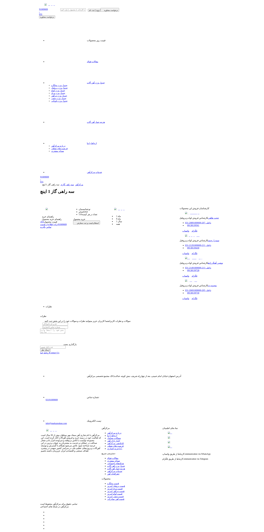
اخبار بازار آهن (113, 441)
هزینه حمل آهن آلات (96, 122)
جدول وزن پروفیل (59, 88)
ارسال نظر (45, 350)
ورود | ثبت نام (94, 10)
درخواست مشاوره (47, 17)
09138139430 (193, 248)
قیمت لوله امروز (114, 494)
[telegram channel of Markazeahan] (47, 515)
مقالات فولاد (92, 61)
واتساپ (185, 231)
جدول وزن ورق (58, 93)
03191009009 (52, 400)
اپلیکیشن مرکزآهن (115, 443)
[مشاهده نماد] (192, 433)
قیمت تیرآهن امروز (115, 491)
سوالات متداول (114, 438)
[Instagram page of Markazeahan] (47, 522)
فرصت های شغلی (59, 148)
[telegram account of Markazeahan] (47, 512)
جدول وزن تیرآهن (59, 96)
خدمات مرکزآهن (94, 172)
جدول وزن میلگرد (59, 85)
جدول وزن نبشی (58, 98)
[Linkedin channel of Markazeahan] (47, 525)
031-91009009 (53, 224)
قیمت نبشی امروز (115, 496)
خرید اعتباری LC (114, 448)
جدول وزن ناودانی (59, 101)
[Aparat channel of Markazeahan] (47, 528)
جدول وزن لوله (58, 90)
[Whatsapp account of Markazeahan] (47, 518)
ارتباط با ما (92, 143)
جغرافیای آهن (113, 474)
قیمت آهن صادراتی (115, 499)
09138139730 (193, 293)
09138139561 (193, 225)
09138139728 (193, 270)
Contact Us (49, 353)
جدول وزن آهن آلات (96, 83)
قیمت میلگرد (113, 483)
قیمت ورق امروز (115, 489)
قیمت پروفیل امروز (116, 486)
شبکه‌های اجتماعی (115, 463)
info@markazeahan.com (56, 423)
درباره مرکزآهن (58, 146)
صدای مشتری (57, 151)
